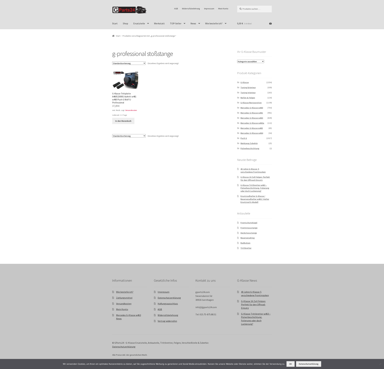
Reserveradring (247, 237)
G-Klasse (244, 82)
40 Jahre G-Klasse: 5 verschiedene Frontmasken (253, 170)
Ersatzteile (139, 23)
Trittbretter (245, 248)
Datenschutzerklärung (169, 297)
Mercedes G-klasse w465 (251, 128)
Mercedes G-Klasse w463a (252, 123)
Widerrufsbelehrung (191, 8)
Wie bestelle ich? (213, 23)
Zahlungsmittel (124, 297)
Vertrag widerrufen (167, 320)
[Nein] (380, 363)
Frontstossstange (248, 227)
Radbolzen (245, 243)
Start (115, 23)
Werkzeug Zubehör (249, 143)
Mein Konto (223, 8)
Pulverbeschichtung (249, 148)
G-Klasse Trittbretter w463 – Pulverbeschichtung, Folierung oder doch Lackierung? (254, 188)
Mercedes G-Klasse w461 (251, 112)
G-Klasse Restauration (251, 102)
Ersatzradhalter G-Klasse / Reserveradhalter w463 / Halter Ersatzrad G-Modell (254, 199)
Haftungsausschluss (168, 303)
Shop (125, 23)
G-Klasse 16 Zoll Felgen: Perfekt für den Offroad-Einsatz (255, 178)
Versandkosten (131, 110)
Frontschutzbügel (248, 222)
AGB (176, 8)
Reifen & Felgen (247, 97)
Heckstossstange (248, 233)
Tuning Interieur (248, 92)
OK (290, 364)
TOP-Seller (175, 23)
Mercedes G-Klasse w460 (251, 107)
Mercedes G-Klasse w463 (251, 118)
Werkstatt (159, 23)
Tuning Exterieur (248, 87)
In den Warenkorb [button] (123, 121)
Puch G (243, 138)
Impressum (209, 8)
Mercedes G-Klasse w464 (251, 133)
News (193, 23)
